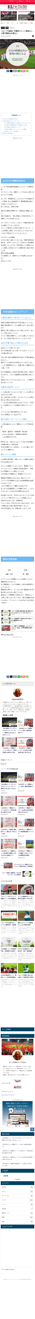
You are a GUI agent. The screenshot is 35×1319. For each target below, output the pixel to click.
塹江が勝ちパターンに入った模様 (15, 129)
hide (19, 115)
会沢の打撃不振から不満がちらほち (16, 125)
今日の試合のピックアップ (10, 121)
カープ (2, 27)
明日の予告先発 (7, 133)
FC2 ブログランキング (8, 1095)
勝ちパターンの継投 (11, 131)
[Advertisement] (17, 94)
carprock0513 (17, 699)
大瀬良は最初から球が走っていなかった (17, 123)
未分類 (17, 1208)
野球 (7, 27)
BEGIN (17, 1187)
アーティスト (17, 1195)
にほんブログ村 (6, 1083)
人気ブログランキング (7, 1091)
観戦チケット (17, 1213)
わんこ (17, 1191)
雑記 (17, 1221)
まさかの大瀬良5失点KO (10, 119)
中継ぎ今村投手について (12, 127)
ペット (17, 1204)
